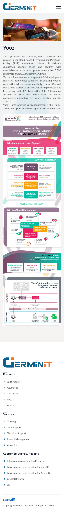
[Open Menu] (58, 6)
